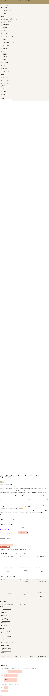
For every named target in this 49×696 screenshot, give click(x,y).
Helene (5, 50)
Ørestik (5, 56)
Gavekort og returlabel (6, 651)
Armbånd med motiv (8, 10)
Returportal (4, 652)
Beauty (5, 65)
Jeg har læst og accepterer (14, 684)
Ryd (19, 534)
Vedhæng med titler (8, 34)
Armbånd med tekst (8, 9)
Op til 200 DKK (6, 76)
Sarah (4, 53)
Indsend (4, 690)
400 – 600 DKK (6, 79)
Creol (4, 57)
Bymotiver (5, 30)
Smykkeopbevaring (7, 70)
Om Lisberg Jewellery (6, 645)
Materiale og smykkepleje (7, 648)
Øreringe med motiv (8, 60)
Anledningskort (7, 63)
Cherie (4, 47)
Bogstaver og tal (7, 28)
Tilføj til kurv (5, 546)
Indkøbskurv (9, 636)
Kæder (4, 25)
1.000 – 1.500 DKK (6, 82)
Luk (47, 1)
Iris (4, 51)
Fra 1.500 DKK (6, 83)
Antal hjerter (9, 533)
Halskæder (5, 16)
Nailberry (5, 68)
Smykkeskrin (6, 71)
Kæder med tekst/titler (9, 18)
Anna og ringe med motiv (9, 42)
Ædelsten (5, 13)
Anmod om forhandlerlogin (7, 642)
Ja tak (18, 537)
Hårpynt (5, 66)
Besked (2, 681)
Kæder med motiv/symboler (10, 19)
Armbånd (4, 7)
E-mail (2, 675)
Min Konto (9, 634)
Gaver (4, 74)
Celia (4, 44)
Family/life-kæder (7, 21)
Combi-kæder (6, 24)
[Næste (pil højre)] (1, 695)
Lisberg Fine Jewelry (7, 73)
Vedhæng (4, 27)
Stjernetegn (6, 33)
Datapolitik (4, 654)
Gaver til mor (4, 615)
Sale (3, 85)
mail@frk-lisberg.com (7, 609)
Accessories (5, 62)
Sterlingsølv (3, 482)
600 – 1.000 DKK (6, 80)
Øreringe (4, 54)
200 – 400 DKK (6, 77)
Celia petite (6, 45)
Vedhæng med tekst (8, 36)
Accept (2, 684)
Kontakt (3, 646)
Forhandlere (4, 644)
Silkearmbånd (6, 12)
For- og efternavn (4, 671)
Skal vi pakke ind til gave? (5, 538)
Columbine (5, 48)
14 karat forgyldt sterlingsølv (1, 482)
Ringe (3, 41)
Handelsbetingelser (6, 649)
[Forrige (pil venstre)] (0, 695)
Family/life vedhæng (8, 31)
